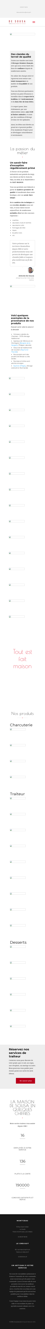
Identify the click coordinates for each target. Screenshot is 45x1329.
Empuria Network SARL (29, 1322)
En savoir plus (26, 1081)
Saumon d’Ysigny (19, 366)
